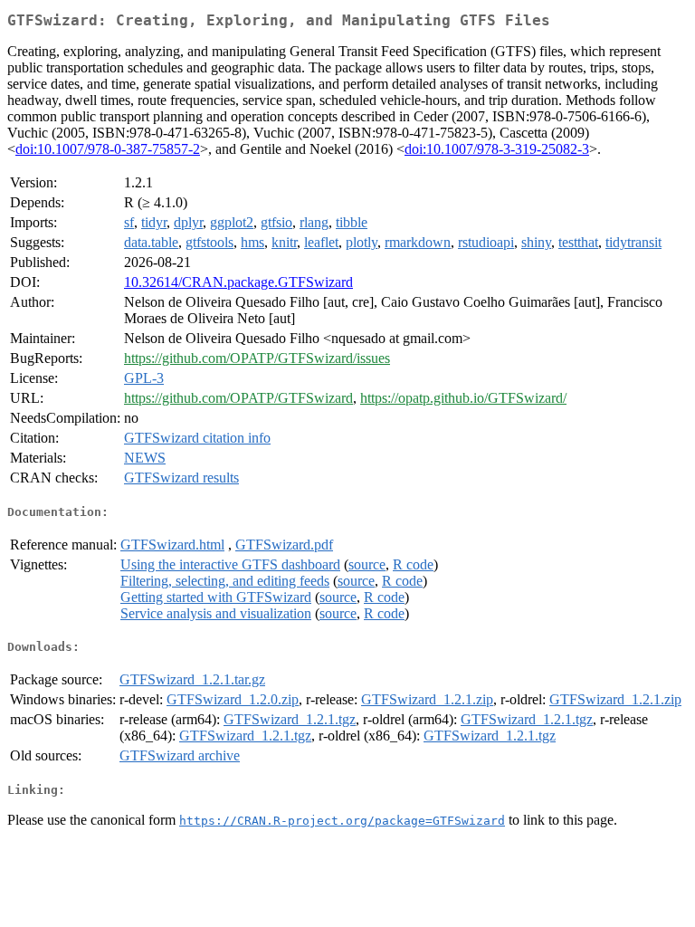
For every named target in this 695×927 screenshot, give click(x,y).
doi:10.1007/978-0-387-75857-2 (107, 149)
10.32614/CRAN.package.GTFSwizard (238, 282)
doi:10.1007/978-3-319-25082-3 (497, 149)
